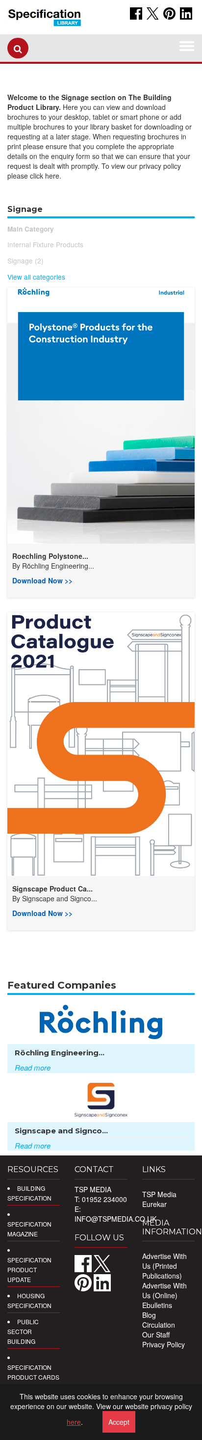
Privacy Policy (163, 1344)
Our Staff (156, 1334)
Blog (149, 1315)
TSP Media (159, 1194)
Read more (32, 1067)
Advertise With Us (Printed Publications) (164, 1266)
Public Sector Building (23, 1331)
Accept (118, 1422)
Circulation (158, 1325)
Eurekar (154, 1204)
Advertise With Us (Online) (164, 1290)
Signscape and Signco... (59, 898)
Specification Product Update (29, 1269)
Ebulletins (157, 1305)
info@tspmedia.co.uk (115, 1219)
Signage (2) (25, 260)
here (74, 1422)
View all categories (36, 277)
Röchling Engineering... (58, 566)
